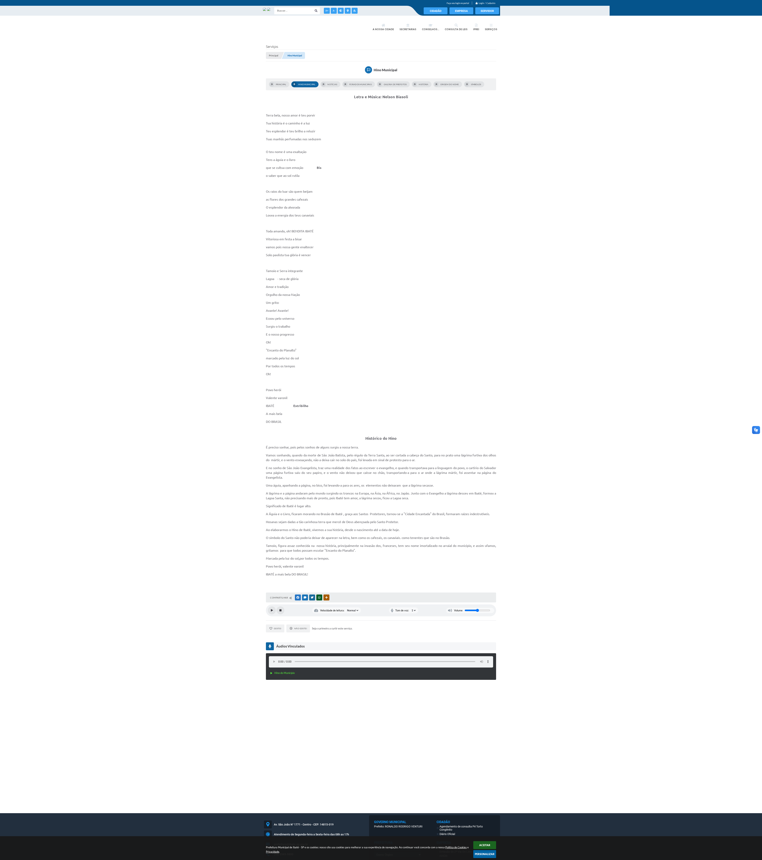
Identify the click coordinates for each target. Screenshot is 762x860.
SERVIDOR (487, 11)
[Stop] (280, 610)
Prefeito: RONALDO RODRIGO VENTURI (398, 826)
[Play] (272, 610)
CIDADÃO (436, 11)
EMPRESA (461, 11)
